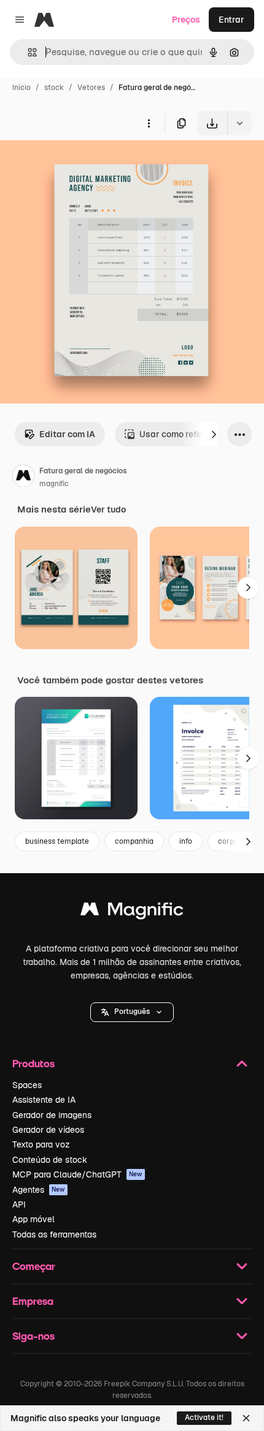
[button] (132, 1012)
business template (57, 841)
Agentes (38, 1189)
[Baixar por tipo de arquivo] (239, 123)
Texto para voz (41, 1144)
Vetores (91, 87)
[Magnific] (132, 912)
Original (78, 164)
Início (21, 87)
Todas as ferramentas (54, 1234)
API (19, 1204)
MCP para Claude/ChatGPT (77, 1174)
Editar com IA (67, 434)
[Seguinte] (214, 434)
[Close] (246, 1418)
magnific (54, 484)
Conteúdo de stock (49, 1159)
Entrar (231, 19)
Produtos (33, 1063)
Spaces (27, 1085)
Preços (186, 19)
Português (132, 1011)
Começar (33, 1266)
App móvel (33, 1219)
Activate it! (204, 1417)
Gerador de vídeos (48, 1129)
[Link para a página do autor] (23, 477)
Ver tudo (108, 509)
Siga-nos (33, 1335)
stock (54, 87)
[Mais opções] (148, 123)
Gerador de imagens (51, 1115)
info (185, 841)
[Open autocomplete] (27, 52)
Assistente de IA (44, 1099)
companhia (134, 841)
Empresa (32, 1300)
